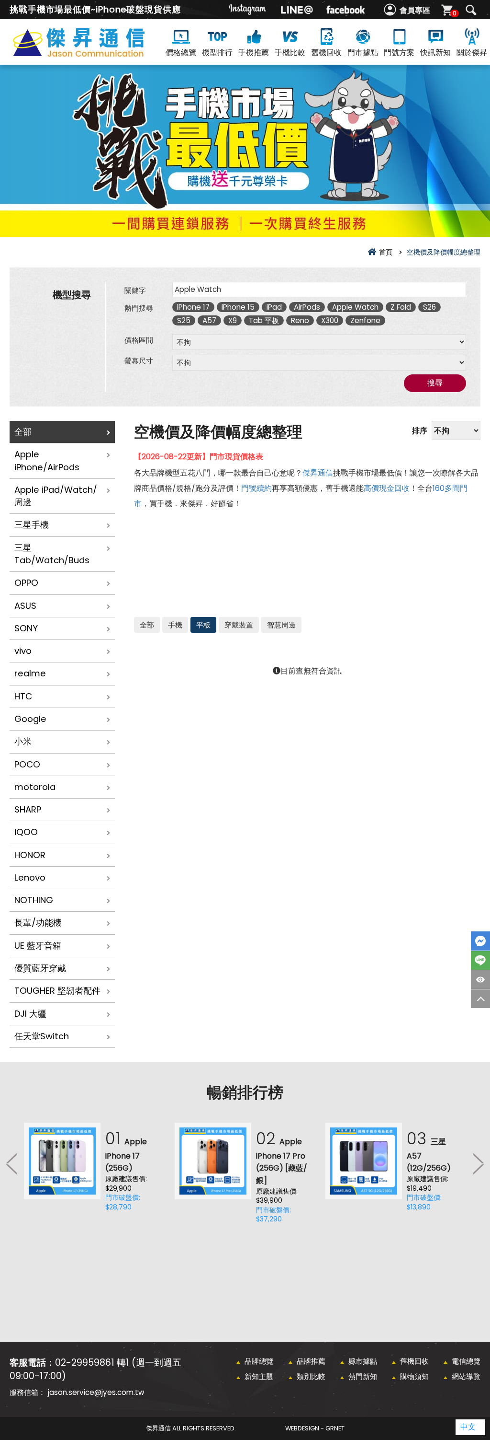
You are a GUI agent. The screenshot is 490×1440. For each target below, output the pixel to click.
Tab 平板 (264, 320)
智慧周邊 (281, 625)
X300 (329, 320)
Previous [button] (12, 1163)
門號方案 (399, 52)
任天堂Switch (41, 1036)
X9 (232, 320)
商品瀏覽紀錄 (480, 980)
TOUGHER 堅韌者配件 (57, 991)
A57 (209, 320)
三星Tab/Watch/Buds (51, 554)
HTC (23, 696)
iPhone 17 (193, 307)
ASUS (25, 606)
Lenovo (29, 877)
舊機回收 (326, 52)
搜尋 (470, 10)
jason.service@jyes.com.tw (96, 1392)
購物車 (455, 13)
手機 (175, 625)
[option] (94, 1169)
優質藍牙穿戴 (40, 968)
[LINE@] (297, 9)
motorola (35, 787)
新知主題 (259, 1376)
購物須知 (414, 1376)
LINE (480, 960)
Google (30, 719)
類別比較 (311, 1376)
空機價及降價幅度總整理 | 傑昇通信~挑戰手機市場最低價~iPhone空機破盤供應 (95, 53)
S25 (183, 320)
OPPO (26, 583)
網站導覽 (466, 1376)
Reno (300, 320)
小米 (23, 741)
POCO (27, 764)
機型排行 (217, 52)
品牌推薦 (311, 1361)
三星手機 (31, 525)
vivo (23, 651)
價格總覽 (181, 52)
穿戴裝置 (238, 625)
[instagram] (248, 9)
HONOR (29, 855)
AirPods (307, 307)
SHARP (27, 809)
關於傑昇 (472, 52)
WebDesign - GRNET (315, 1428)
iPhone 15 (238, 307)
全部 (23, 432)
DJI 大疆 (30, 1014)
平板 (203, 625)
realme (30, 673)
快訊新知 (435, 52)
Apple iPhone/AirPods (46, 460)
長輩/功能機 (38, 923)
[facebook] (345, 9)
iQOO (26, 832)
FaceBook (480, 941)
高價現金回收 (387, 488)
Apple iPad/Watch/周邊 (55, 496)
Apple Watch (355, 307)
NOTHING (33, 900)
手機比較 (290, 52)
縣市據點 (362, 1361)
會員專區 (415, 10)
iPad (274, 307)
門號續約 (256, 488)
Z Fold (400, 307)
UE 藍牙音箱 (37, 946)
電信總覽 (466, 1361)
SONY (26, 628)
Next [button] (478, 1163)
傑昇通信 (317, 472)
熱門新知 (362, 1376)
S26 (429, 307)
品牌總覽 (259, 1361)
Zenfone (365, 320)
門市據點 (362, 52)
